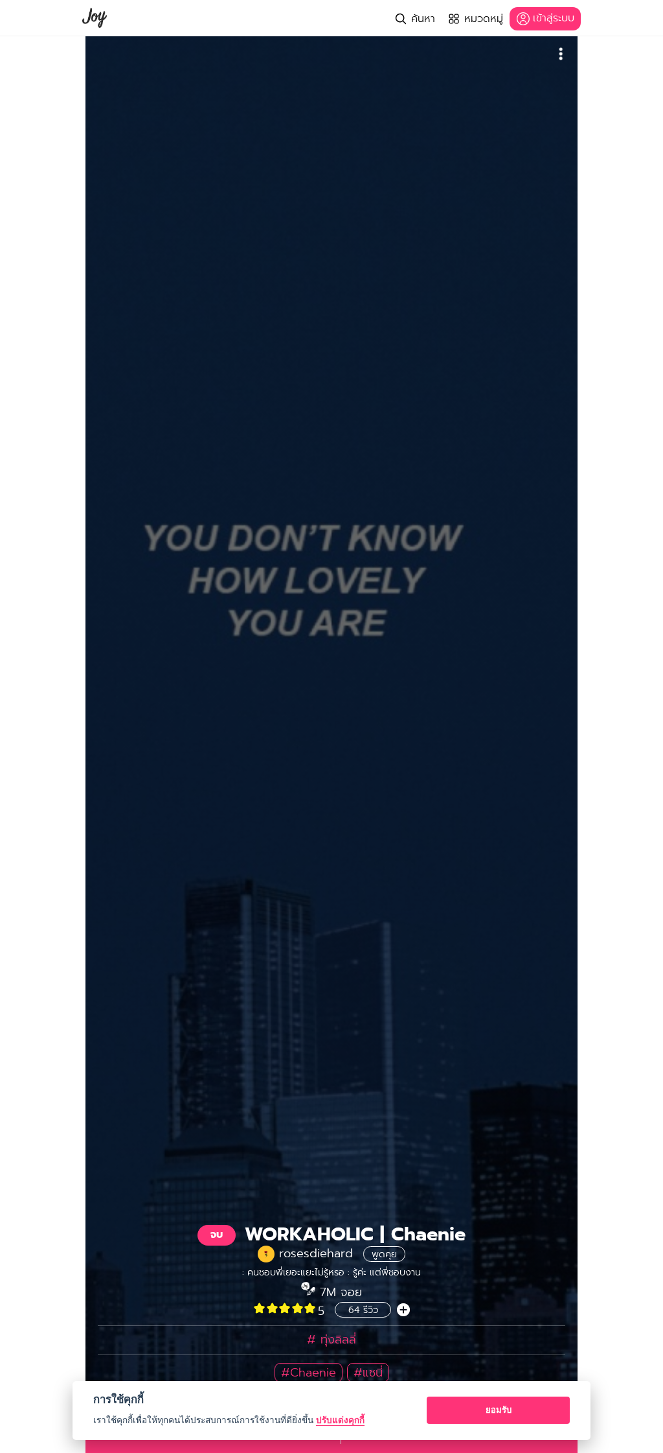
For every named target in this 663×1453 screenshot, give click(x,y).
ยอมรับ (498, 1409)
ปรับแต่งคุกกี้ (340, 1420)
